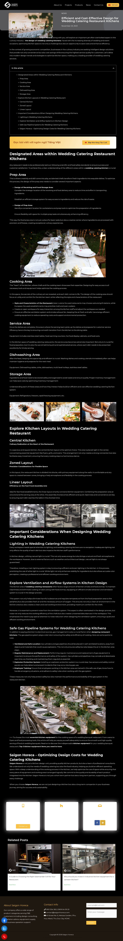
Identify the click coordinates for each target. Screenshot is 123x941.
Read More (12, 884)
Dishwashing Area (27, 90)
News (88, 5)
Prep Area (24, 79)
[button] (113, 68)
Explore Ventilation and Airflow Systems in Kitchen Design (44, 121)
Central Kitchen (26, 102)
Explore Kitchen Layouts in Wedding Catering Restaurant (42, 98)
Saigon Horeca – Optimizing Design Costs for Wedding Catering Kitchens (50, 129)
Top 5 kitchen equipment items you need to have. (40, 746)
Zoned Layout (25, 106)
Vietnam (114, 5)
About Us (58, 5)
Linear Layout (25, 109)
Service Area (25, 86)
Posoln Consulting (74, 937)
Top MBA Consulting (59, 937)
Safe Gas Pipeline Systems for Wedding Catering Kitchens (44, 125)
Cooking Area (25, 82)
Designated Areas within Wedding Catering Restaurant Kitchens (45, 75)
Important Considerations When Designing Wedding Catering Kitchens (48, 113)
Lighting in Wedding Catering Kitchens (36, 117)
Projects (68, 5)
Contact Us (98, 5)
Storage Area (25, 94)
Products (79, 5)
